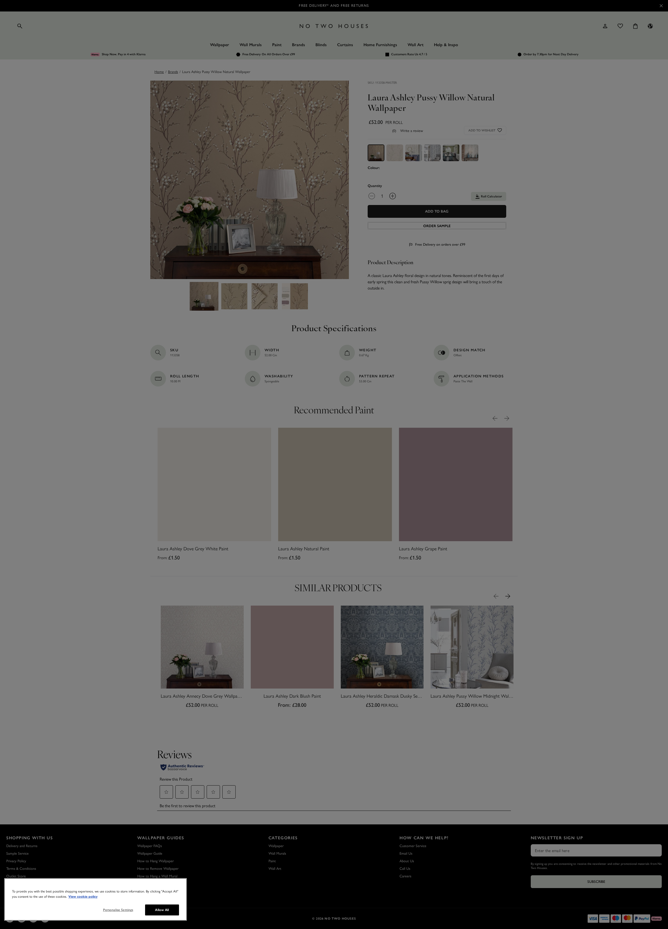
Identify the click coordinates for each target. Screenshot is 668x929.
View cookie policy (83, 897)
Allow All (162, 910)
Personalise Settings (118, 910)
